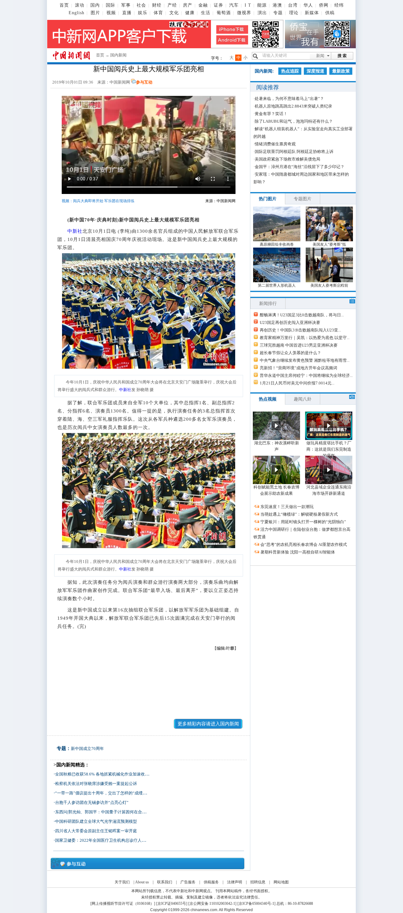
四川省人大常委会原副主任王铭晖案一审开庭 (96, 830)
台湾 (293, 5)
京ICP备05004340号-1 (256, 903)
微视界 (244, 12)
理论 (293, 12)
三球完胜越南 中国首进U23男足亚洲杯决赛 (299, 345)
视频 (111, 12)
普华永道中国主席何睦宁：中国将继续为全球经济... (306, 375)
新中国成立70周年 (87, 748)
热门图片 (267, 198)
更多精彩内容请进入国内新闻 (208, 723)
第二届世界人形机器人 (277, 285)
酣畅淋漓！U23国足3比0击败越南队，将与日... (302, 315)
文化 (174, 12)
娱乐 (142, 12)
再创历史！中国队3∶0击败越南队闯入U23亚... (300, 330)
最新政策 (341, 71)
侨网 (323, 5)
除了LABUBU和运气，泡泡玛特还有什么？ (294, 121)
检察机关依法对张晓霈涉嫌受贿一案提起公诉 (96, 783)
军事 (126, 5)
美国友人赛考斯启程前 (329, 285)
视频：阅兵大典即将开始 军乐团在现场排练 (98, 201)
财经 (157, 5)
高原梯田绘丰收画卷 (277, 244)
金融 (203, 5)
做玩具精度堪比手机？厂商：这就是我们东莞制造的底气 (328, 449)
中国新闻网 (120, 82)
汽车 (234, 5)
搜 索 (342, 55)
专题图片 (302, 198)
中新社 (74, 231)
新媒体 (312, 12)
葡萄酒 (224, 12)
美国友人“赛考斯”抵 (329, 244)
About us (142, 882)
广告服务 (188, 882)
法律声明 (234, 882)
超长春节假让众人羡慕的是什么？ (290, 352)
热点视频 (267, 399)
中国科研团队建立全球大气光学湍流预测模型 (96, 821)
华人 (308, 5)
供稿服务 (211, 882)
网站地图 (281, 882)
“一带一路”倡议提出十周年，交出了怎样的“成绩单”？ (104, 793)
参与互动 (144, 82)
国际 (110, 5)
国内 (95, 5)
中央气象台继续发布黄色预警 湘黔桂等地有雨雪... (304, 360)
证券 (218, 5)
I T (248, 5)
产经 (172, 5)
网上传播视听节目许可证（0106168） (123, 903)
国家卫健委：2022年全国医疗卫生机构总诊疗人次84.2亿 (106, 840)
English (76, 12)
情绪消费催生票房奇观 (275, 144)
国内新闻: (264, 71)
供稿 (330, 12)
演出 (262, 12)
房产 (187, 5)
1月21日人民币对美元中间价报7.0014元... (297, 383)
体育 (158, 12)
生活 (205, 12)
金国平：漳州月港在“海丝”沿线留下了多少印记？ (299, 166)
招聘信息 (257, 882)
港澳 (277, 5)
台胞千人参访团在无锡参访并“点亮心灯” (91, 802)
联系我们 (164, 882)
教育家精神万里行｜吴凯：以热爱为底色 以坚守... (304, 337)
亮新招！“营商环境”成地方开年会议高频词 (298, 368)
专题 (278, 12)
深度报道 (315, 71)
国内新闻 (118, 55)
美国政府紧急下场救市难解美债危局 (287, 159)
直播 (127, 12)
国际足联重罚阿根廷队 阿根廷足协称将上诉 (294, 151)
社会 (141, 5)
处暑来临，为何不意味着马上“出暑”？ (289, 98)
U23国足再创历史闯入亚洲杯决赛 (290, 322)
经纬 (339, 5)
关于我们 (122, 882)
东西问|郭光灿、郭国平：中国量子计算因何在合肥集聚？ (106, 812)
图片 (95, 12)
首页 (64, 5)
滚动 (79, 5)
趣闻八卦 (302, 399)
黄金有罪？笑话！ (271, 113)
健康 (190, 12)
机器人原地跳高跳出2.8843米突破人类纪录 (293, 106)
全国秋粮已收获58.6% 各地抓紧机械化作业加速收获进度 (106, 774)
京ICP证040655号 (171, 903)
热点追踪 (290, 71)
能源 (262, 5)
